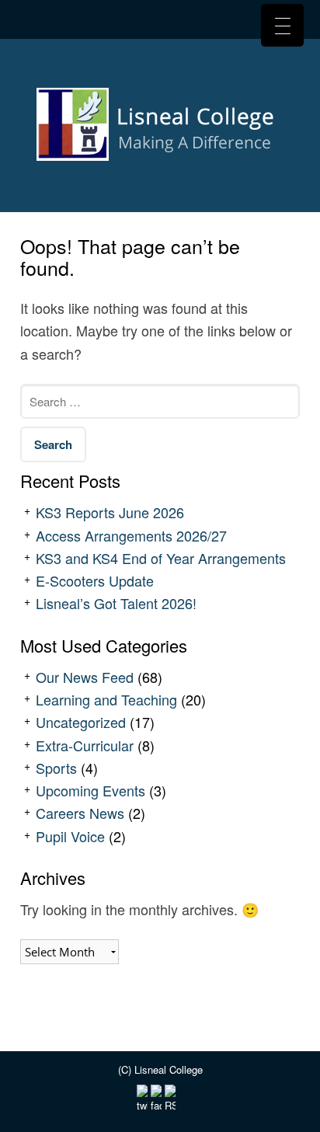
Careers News (80, 813)
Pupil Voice (70, 836)
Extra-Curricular (85, 745)
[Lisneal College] (159, 130)
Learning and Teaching (106, 699)
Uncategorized (81, 722)
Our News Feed (85, 677)
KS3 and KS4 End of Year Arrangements (161, 558)
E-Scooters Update (95, 580)
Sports (56, 768)
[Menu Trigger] (282, 25)
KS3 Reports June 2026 (110, 512)
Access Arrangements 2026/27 (131, 535)
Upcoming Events (90, 790)
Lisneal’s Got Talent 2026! (116, 603)
